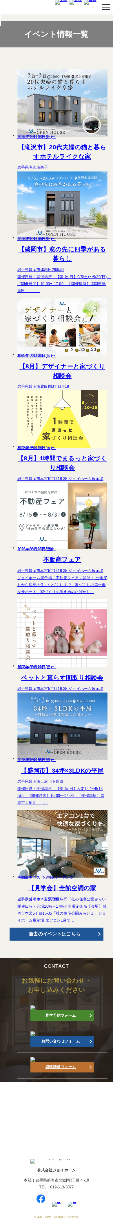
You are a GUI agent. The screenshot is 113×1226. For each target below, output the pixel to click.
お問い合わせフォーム (60, 1041)
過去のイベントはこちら (55, 933)
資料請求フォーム (60, 1067)
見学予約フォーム (60, 1015)
